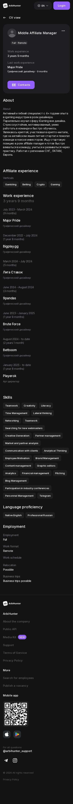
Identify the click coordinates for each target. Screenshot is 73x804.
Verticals (8, 178)
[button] (11, 20)
